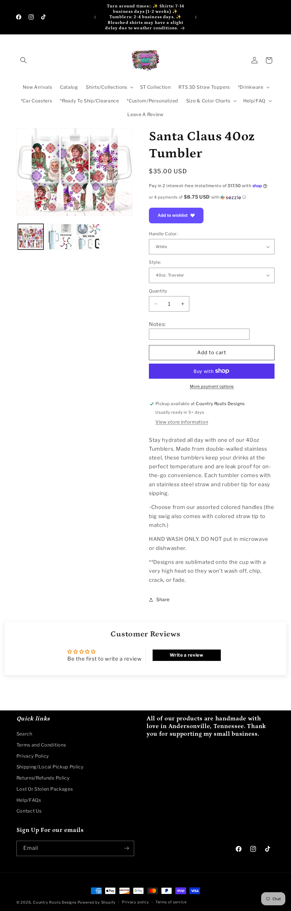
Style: (155, 262)
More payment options (212, 386)
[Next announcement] (196, 17)
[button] (23, 60)
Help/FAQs (28, 800)
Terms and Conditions (41, 745)
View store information (181, 422)
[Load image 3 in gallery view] (88, 237)
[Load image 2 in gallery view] (59, 237)
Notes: (157, 324)
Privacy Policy (32, 756)
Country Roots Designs (54, 902)
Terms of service (171, 902)
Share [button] (162, 599)
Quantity (158, 291)
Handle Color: (163, 233)
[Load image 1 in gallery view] (30, 237)
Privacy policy (135, 902)
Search (24, 734)
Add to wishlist (173, 215)
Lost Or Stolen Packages (44, 789)
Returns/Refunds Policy (43, 778)
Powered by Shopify (97, 902)
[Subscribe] (126, 848)
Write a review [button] (186, 655)
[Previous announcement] (95, 17)
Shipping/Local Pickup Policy (50, 767)
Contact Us (29, 811)
